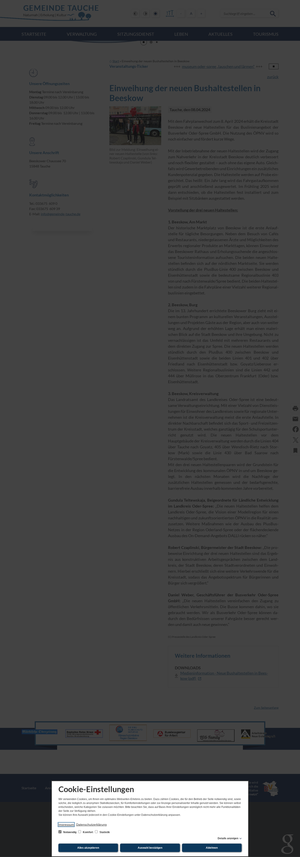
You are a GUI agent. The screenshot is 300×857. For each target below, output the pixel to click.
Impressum (66, 824)
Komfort (88, 832)
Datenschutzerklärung (91, 824)
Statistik (104, 832)
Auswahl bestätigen (150, 847)
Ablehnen (212, 847)
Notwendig (70, 832)
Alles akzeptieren (88, 847)
